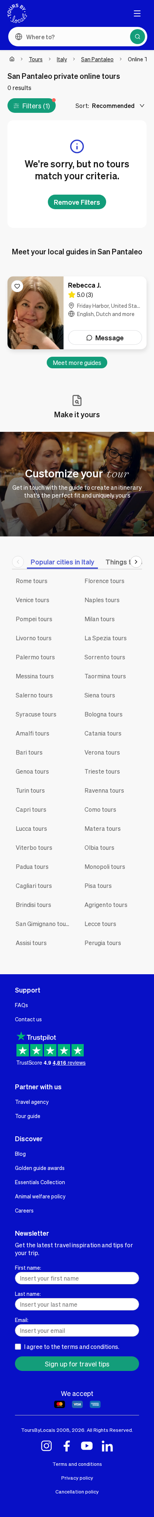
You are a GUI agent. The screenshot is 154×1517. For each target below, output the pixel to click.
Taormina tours (105, 676)
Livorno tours (34, 638)
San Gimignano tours (43, 924)
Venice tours (32, 600)
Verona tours (102, 752)
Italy (62, 59)
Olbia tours (99, 847)
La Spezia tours (105, 638)
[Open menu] (137, 13)
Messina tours (35, 676)
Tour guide (27, 1115)
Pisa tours (98, 885)
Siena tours (99, 695)
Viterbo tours (34, 847)
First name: (28, 1267)
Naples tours (102, 600)
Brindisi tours (33, 904)
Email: (21, 1319)
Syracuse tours (36, 714)
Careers (24, 1210)
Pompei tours (34, 619)
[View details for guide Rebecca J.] (77, 312)
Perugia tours (102, 943)
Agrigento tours (105, 904)
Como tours (100, 809)
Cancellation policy (77, 1491)
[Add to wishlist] (17, 286)
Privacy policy (77, 1477)
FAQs (21, 1004)
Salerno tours (34, 695)
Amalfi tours (32, 733)
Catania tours (102, 733)
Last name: (28, 1293)
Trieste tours (102, 771)
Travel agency (32, 1101)
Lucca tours (31, 828)
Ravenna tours (104, 790)
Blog (20, 1153)
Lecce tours (100, 924)
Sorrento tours (104, 657)
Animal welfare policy (40, 1196)
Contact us (28, 1019)
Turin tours (30, 790)
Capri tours (31, 809)
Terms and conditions (77, 1464)
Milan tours (99, 619)
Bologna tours (103, 714)
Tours (36, 59)
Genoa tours (32, 771)
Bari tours (29, 752)
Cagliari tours (34, 885)
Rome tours (31, 581)
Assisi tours (31, 943)
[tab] (62, 561)
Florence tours (104, 581)
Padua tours (32, 866)
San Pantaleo (97, 59)
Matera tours (102, 828)
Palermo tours (35, 657)
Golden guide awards (40, 1167)
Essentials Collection (40, 1182)
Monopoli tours (104, 866)
